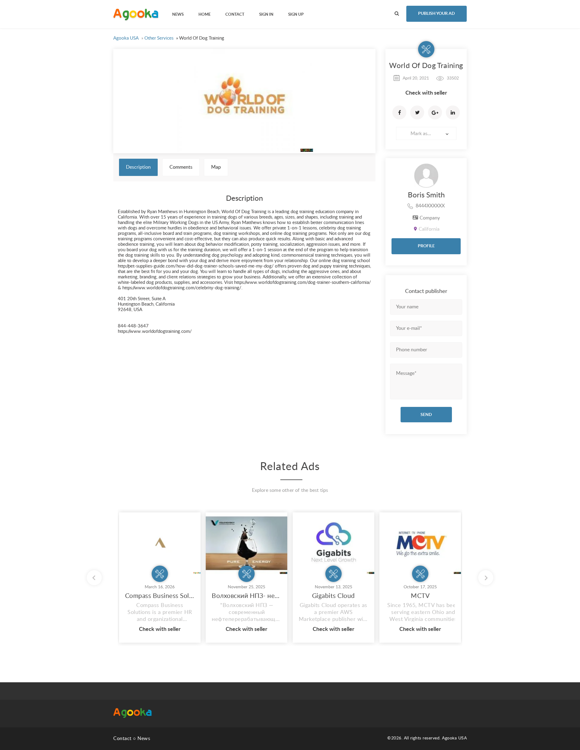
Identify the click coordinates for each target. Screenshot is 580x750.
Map (216, 167)
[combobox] (426, 133)
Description (138, 167)
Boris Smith (426, 195)
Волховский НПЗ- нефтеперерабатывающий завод (246, 596)
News (143, 738)
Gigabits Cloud (333, 596)
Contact (122, 738)
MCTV (420, 596)
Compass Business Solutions (160, 596)
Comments (180, 167)
